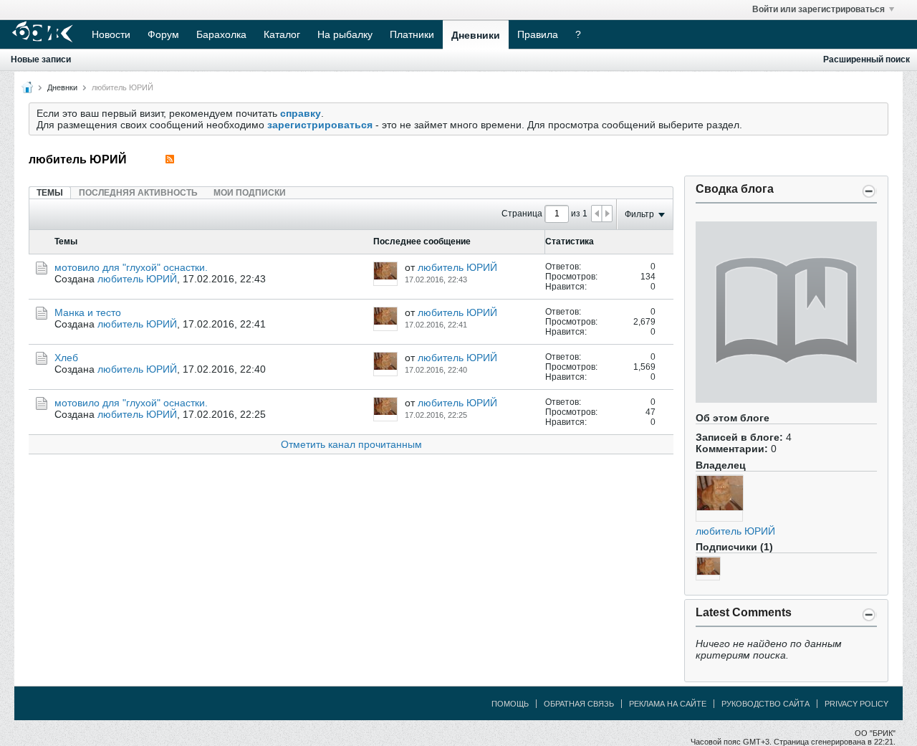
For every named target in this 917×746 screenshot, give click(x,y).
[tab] (50, 192)
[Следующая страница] (607, 213)
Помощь (510, 703)
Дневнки (62, 87)
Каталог (282, 34)
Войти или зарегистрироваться (818, 9)
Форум (163, 34)
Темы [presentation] (50, 193)
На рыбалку (345, 34)
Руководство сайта (765, 703)
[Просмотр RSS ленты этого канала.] (169, 159)
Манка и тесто (87, 312)
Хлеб (66, 357)
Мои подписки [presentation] (249, 193)
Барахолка (221, 34)
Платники (412, 34)
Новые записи (41, 59)
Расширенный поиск (866, 59)
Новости (111, 34)
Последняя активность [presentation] (138, 193)
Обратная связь (579, 703)
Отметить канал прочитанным (351, 444)
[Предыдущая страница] (597, 213)
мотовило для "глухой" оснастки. (131, 267)
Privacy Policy (856, 703)
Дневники (475, 35)
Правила (537, 34)
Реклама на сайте (667, 703)
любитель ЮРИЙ (735, 531)
